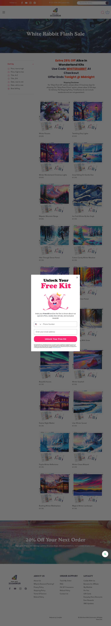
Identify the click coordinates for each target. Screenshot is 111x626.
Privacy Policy (55, 347)
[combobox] (38, 324)
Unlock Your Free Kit (55, 339)
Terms (60, 347)
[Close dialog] (77, 277)
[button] (105, 554)
